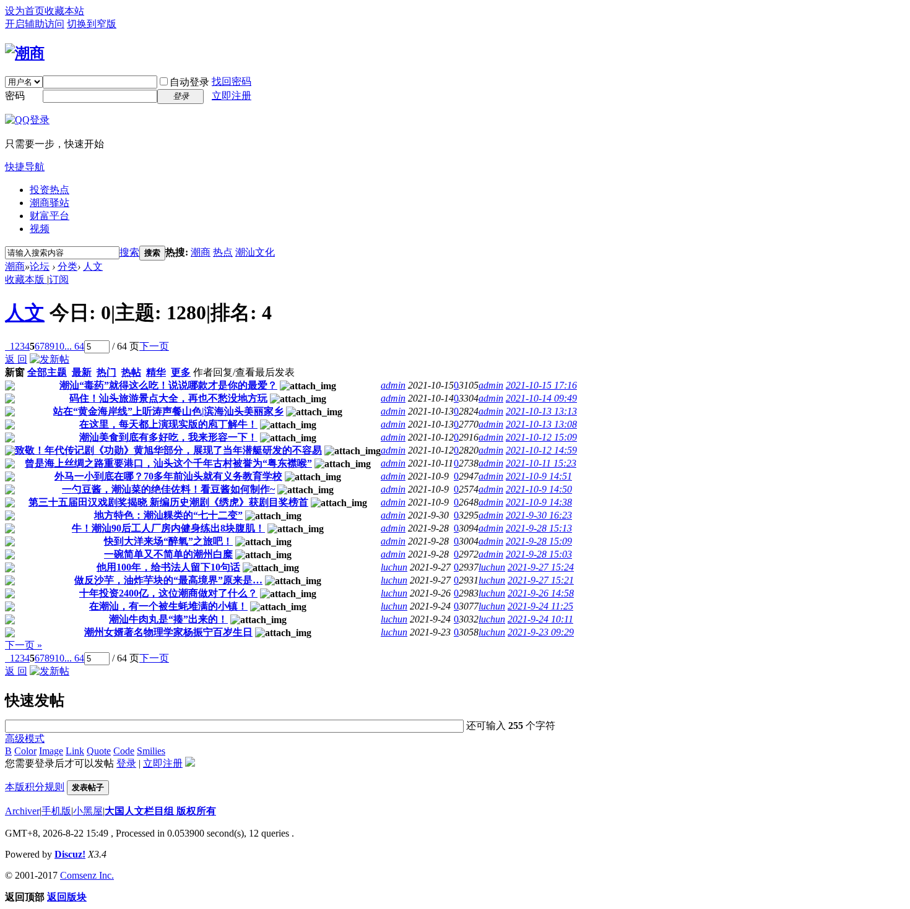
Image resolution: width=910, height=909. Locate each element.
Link (75, 751)
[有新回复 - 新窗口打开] (10, 387)
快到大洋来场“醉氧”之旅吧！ (168, 541)
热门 (106, 372)
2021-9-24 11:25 (540, 606)
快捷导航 (25, 167)
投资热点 (49, 189)
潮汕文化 (255, 252)
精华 (156, 372)
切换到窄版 (91, 24)
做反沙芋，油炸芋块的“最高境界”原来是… (168, 580)
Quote (99, 751)
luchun (394, 567)
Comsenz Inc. (87, 875)
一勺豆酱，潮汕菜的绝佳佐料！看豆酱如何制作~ (168, 489)
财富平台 (49, 215)
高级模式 (25, 738)
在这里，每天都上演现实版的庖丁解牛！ (168, 424)
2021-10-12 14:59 (541, 450)
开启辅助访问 (34, 24)
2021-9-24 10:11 (540, 619)
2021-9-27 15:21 (541, 580)
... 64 (74, 346)
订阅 (59, 279)
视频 (40, 228)
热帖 (131, 372)
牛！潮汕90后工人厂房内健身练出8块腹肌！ (168, 528)
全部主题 (47, 372)
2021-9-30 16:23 (539, 515)
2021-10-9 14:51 (539, 476)
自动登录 (189, 82)
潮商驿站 (49, 202)
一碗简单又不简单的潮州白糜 (168, 554)
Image (51, 751)
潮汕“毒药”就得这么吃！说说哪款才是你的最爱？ (168, 385)
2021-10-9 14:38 (539, 502)
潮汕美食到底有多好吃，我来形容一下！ (168, 437)
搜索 (129, 252)
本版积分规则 (34, 787)
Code (123, 751)
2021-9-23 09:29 (541, 632)
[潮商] (25, 53)
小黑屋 (88, 811)
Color (25, 751)
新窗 (15, 372)
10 (59, 346)
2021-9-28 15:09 (539, 541)
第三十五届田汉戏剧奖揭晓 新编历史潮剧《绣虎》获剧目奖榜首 (168, 502)
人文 (93, 266)
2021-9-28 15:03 (539, 554)
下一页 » (23, 645)
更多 (181, 372)
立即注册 (231, 95)
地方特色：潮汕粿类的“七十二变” (168, 515)
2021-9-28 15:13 (539, 528)
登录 (126, 763)
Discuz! (69, 854)
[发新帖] (49, 359)
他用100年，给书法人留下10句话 (168, 567)
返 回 (16, 359)
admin (393, 385)
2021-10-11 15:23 (541, 463)
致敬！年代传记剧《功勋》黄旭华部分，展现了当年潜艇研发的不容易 (168, 450)
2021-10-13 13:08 (541, 424)
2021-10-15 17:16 (541, 385)
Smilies (151, 751)
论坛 (40, 266)
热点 (223, 252)
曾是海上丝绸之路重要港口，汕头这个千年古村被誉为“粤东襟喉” (168, 463)
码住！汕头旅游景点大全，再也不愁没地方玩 (168, 398)
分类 (67, 266)
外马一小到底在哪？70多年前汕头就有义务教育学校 (168, 476)
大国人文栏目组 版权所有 (160, 811)
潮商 (200, 252)
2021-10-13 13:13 (541, 411)
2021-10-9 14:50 (539, 489)
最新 (82, 372)
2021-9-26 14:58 (541, 593)
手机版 (56, 811)
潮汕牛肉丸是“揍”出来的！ (168, 619)
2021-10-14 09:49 (541, 398)
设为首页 (25, 11)
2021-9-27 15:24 (541, 567)
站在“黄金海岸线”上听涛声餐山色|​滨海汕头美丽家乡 (168, 411)
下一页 (154, 346)
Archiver (22, 811)
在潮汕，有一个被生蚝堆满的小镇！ (168, 606)
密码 (15, 95)
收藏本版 (26, 279)
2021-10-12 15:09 (541, 437)
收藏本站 (64, 11)
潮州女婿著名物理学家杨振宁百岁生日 (168, 632)
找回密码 (231, 81)
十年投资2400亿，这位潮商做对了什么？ (168, 593)
